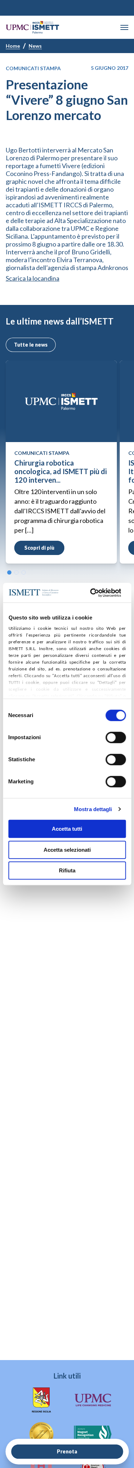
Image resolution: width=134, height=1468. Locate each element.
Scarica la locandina (32, 278)
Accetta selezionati (67, 850)
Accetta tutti (67, 829)
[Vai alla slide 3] (23, 572)
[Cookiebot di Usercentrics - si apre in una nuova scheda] (91, 592)
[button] (124, 27)
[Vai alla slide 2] (16, 572)
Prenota (67, 1451)
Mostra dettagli (93, 809)
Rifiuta (67, 870)
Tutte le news (31, 345)
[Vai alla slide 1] (9, 572)
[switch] (115, 737)
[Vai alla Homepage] (32, 27)
